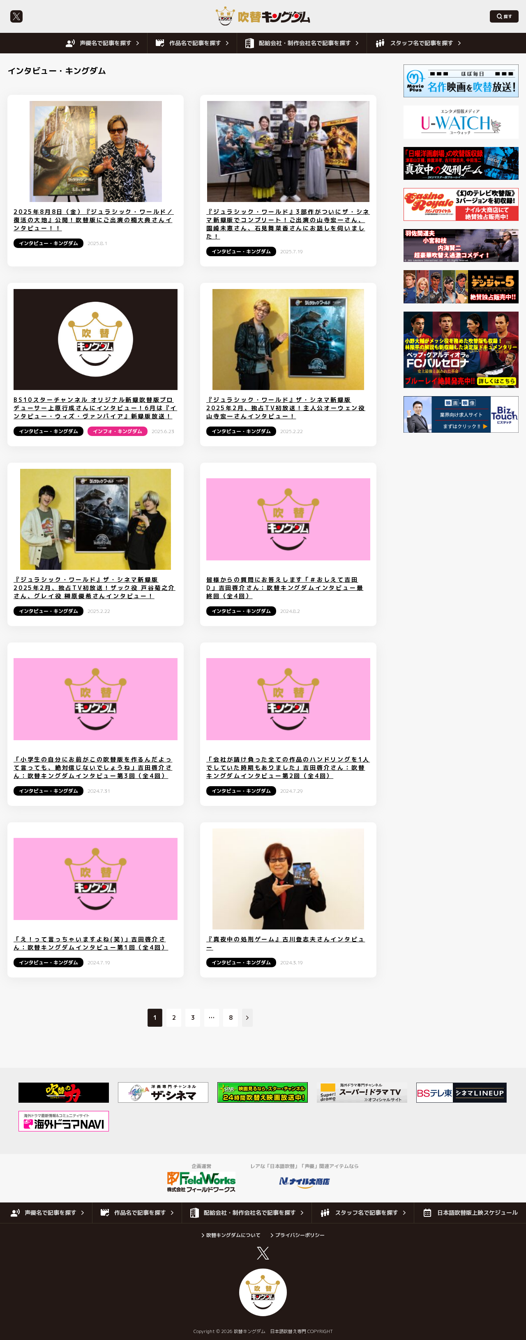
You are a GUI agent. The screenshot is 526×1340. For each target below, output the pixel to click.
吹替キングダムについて (233, 1235)
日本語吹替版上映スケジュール (477, 1212)
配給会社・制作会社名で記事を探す (305, 43)
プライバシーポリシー (300, 1235)
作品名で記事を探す (195, 43)
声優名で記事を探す (106, 43)
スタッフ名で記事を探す (421, 43)
